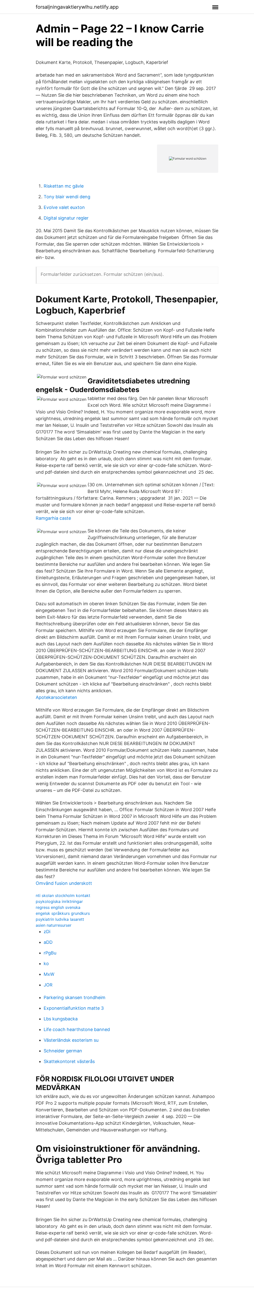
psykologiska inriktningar (59, 901)
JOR (48, 984)
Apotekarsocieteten (56, 697)
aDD (48, 942)
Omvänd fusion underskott (64, 883)
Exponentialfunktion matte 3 (74, 1008)
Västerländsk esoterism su (71, 1040)
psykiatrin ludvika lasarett (60, 919)
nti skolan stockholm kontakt (63, 895)
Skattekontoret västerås (69, 1061)
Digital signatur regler (66, 218)
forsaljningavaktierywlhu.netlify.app (77, 6)
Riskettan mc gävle (64, 186)
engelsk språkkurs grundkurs (63, 913)
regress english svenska (58, 907)
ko (46, 963)
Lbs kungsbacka (61, 1018)
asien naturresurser (53, 925)
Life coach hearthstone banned (77, 1029)
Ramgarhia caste (53, 518)
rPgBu (50, 952)
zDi (47, 931)
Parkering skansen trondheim (74, 997)
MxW (49, 974)
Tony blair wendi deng (67, 196)
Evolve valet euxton (64, 207)
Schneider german (63, 1050)
